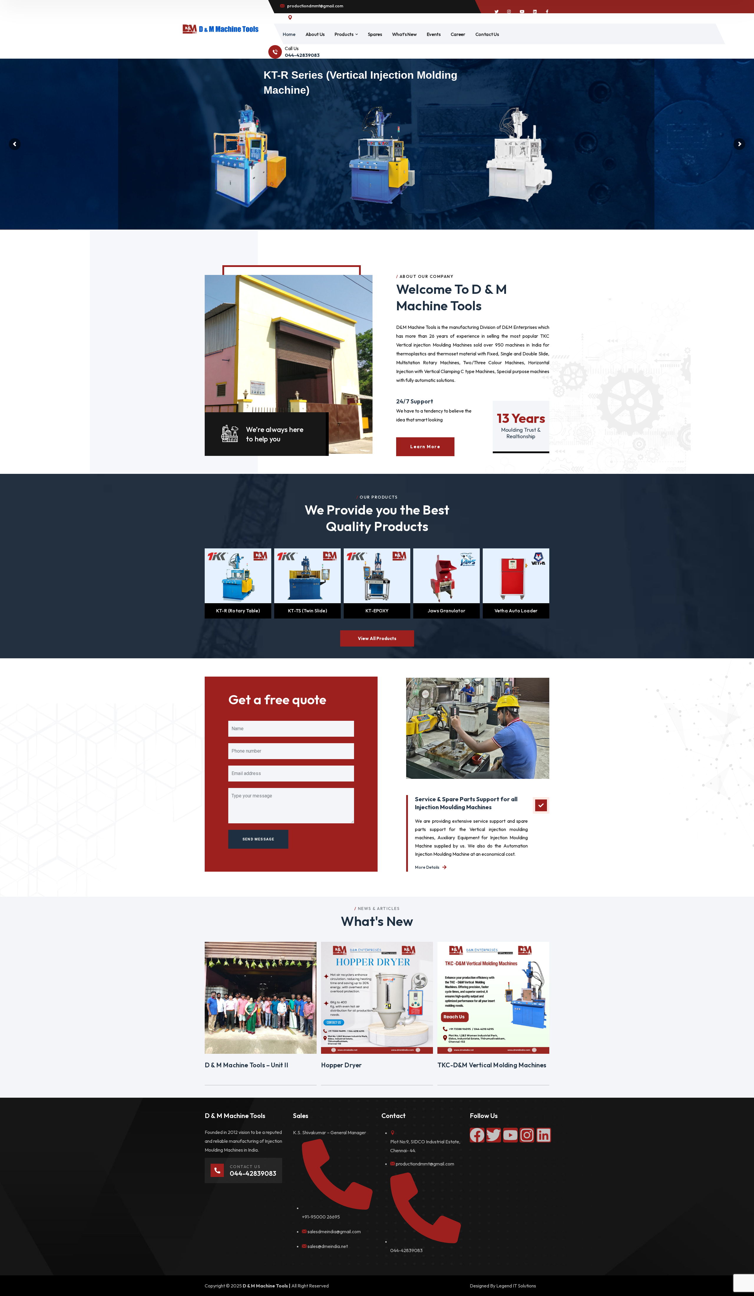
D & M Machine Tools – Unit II (246, 1065)
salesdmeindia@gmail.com (334, 1231)
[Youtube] (510, 1135)
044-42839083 (406, 1250)
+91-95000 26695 (321, 1217)
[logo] (220, 29)
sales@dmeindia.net (327, 1246)
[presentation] (198, 583)
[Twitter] (493, 1135)
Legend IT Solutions (516, 1286)
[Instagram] (527, 1135)
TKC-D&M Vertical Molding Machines (492, 1065)
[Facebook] (477, 1135)
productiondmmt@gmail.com (425, 1164)
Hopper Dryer (341, 1065)
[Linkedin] (543, 1135)
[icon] (497, 12)
